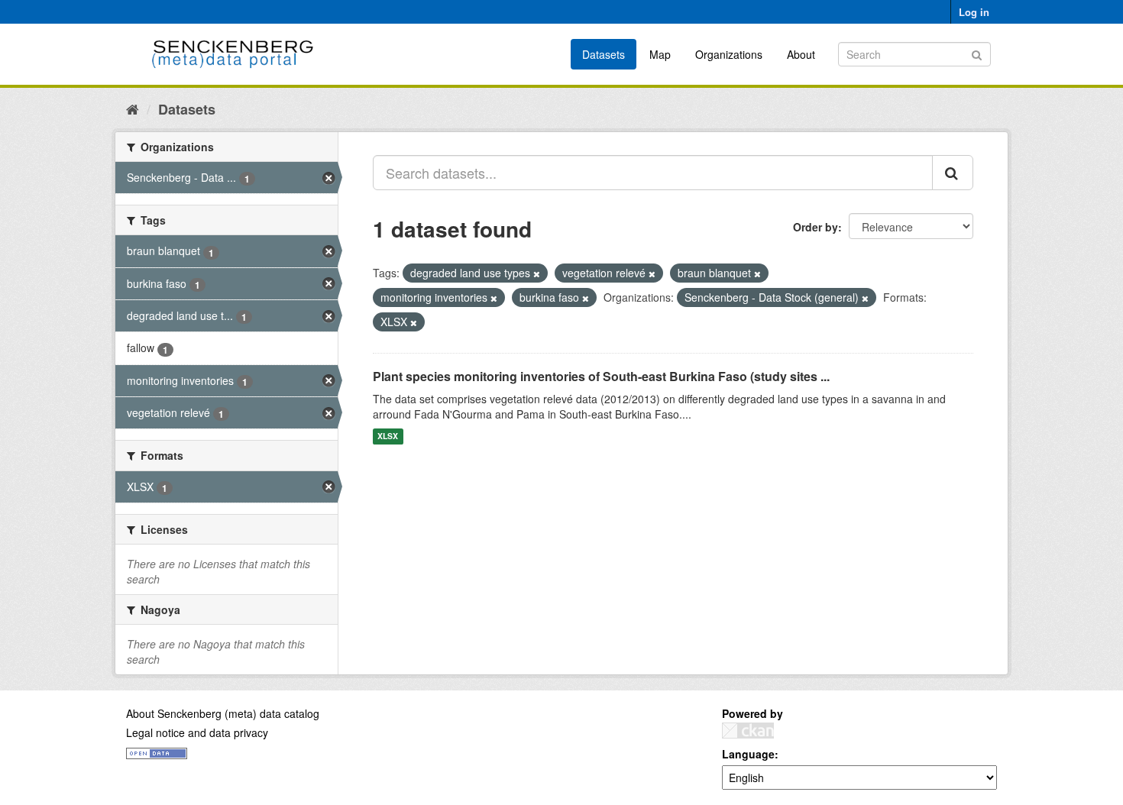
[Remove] (536, 273)
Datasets (603, 54)
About (801, 54)
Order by (815, 226)
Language (748, 753)
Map (660, 54)
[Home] (132, 108)
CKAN (748, 731)
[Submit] (976, 53)
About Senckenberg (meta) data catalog (222, 713)
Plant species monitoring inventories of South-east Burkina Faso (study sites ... (601, 376)
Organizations (728, 54)
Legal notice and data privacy (197, 732)
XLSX (387, 436)
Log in (974, 12)
